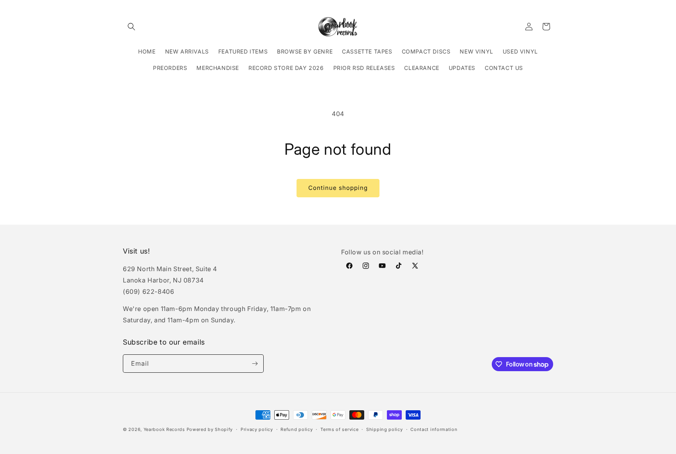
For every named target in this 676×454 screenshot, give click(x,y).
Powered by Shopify (210, 429)
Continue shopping (338, 187)
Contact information (433, 429)
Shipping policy (384, 429)
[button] (131, 26)
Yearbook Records (164, 429)
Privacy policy (257, 429)
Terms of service (339, 429)
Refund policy (296, 429)
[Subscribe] (254, 363)
